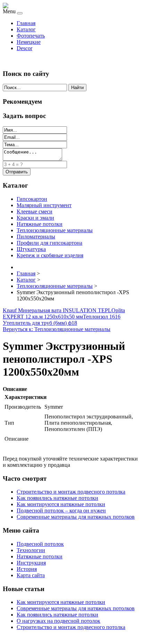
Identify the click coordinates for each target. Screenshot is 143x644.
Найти (77, 87)
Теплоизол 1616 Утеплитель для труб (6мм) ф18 (61, 320)
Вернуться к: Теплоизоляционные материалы (56, 329)
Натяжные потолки (39, 224)
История (27, 569)
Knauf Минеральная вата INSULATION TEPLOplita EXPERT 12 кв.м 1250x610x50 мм (64, 313)
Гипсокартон (32, 199)
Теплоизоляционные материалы (55, 230)
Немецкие (29, 42)
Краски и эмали (35, 218)
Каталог (26, 29)
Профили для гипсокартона (49, 243)
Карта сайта (31, 575)
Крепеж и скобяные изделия (50, 255)
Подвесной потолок (40, 544)
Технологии (31, 550)
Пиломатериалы (36, 236)
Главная (26, 23)
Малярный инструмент (44, 205)
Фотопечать (31, 36)
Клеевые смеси (34, 211)
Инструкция (31, 563)
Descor (24, 48)
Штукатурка (31, 249)
